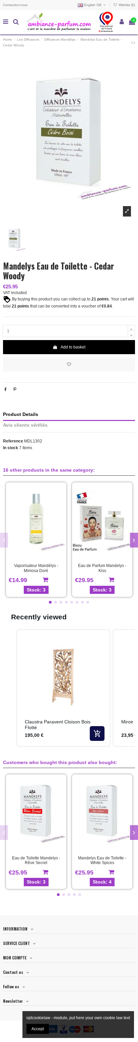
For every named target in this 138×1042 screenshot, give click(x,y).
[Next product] (134, 42)
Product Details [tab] (20, 414)
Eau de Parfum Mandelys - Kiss (102, 568)
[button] (50, 602)
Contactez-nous (15, 5)
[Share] (5, 389)
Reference (13, 441)
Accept (37, 1029)
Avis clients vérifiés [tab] (25, 425)
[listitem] (63, 687)
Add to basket (73, 347)
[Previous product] (132, 42)
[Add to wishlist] (69, 365)
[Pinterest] (14, 389)
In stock (10, 447)
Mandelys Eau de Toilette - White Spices (102, 860)
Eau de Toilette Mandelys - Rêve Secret (36, 860)
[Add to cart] (97, 733)
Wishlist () (126, 5)
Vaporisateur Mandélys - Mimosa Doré (36, 568)
